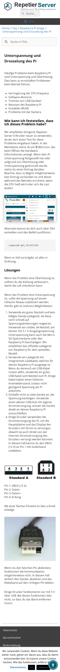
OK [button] (31, 667)
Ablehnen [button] (43, 667)
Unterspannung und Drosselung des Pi (26, 31)
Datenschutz (10, 630)
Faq (14, 28)
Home (6, 28)
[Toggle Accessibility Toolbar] (53, 664)
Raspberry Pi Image (32, 28)
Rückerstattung (11, 645)
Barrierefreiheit (11, 637)
